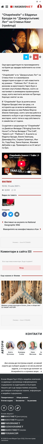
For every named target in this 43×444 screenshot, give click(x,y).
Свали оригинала (8, 31)
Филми (6, 181)
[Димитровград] (14, 416)
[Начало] (2, 6)
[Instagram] (11, 408)
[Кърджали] (12, 420)
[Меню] (7, 6)
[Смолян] (13, 430)
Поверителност (7, 397)
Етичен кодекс (7, 401)
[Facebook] (4, 408)
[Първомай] (10, 423)
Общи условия (22, 397)
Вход (21, 268)
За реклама (31, 401)
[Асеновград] (12, 427)
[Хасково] (21, 7)
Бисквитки (20, 401)
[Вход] (39, 6)
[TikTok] (17, 408)
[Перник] (9, 433)
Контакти (34, 334)
